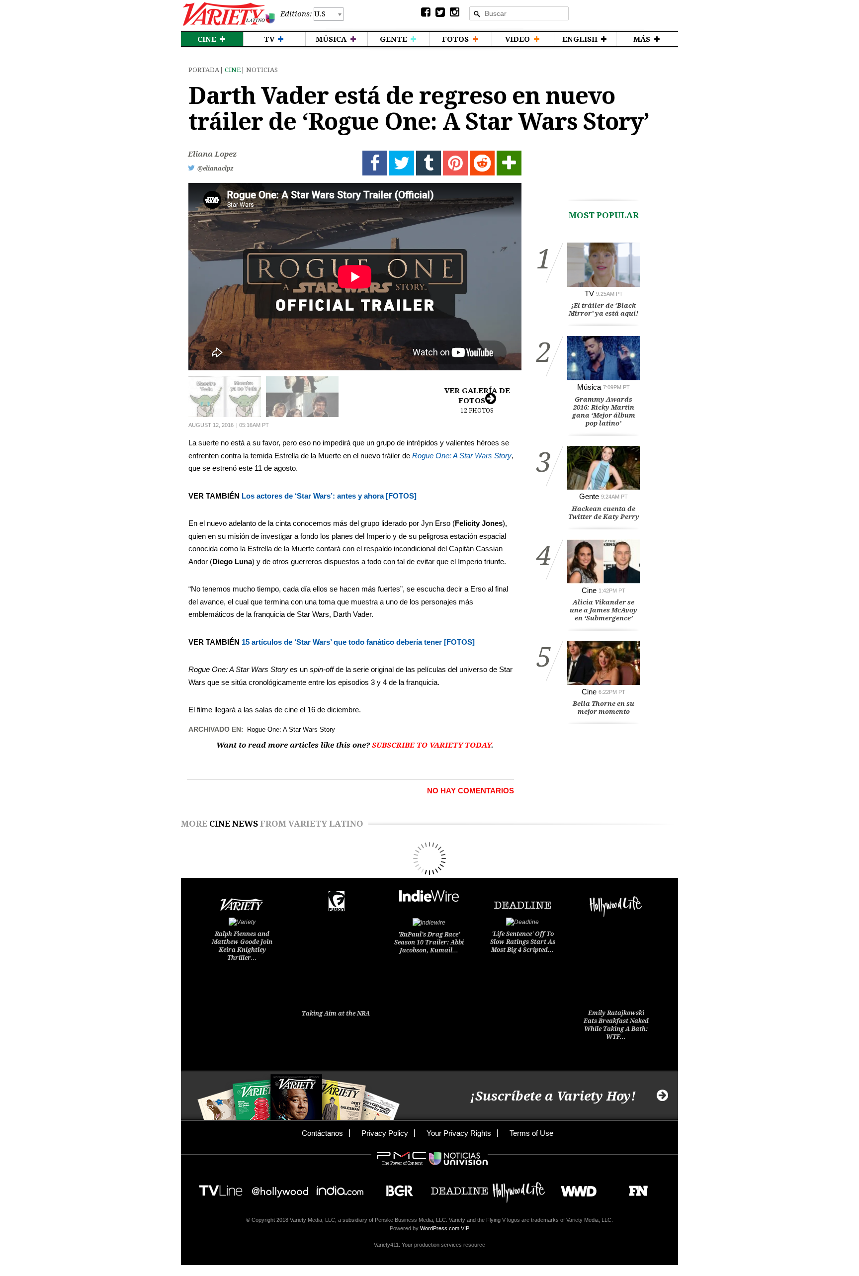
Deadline (459, 1187)
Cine (233, 70)
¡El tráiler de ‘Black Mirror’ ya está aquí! (603, 309)
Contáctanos (322, 1133)
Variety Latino (229, 14)
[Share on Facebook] (374, 163)
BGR (396, 1187)
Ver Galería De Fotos (477, 400)
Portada (203, 70)
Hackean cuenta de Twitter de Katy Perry (603, 512)
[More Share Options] (509, 163)
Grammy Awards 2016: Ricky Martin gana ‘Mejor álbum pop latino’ (603, 411)
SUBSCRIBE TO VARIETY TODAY (431, 745)
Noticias (262, 70)
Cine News (233, 824)
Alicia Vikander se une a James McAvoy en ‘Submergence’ (603, 610)
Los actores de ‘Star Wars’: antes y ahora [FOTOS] (329, 496)
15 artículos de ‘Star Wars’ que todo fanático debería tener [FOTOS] (358, 642)
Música (589, 387)
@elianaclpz (215, 168)
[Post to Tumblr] (428, 163)
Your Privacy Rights (459, 1133)
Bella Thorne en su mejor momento (603, 707)
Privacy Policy (384, 1133)
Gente (589, 496)
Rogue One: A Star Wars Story (462, 455)
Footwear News (634, 1187)
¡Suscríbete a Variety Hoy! (553, 1096)
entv (280, 1187)
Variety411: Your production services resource (429, 1245)
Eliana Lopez (212, 154)
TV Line (221, 1187)
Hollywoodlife (519, 1187)
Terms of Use (531, 1133)
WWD (575, 1187)
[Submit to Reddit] (482, 163)
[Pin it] (455, 163)
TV (589, 293)
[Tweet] (401, 163)
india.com (340, 1187)
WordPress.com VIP (444, 1228)
